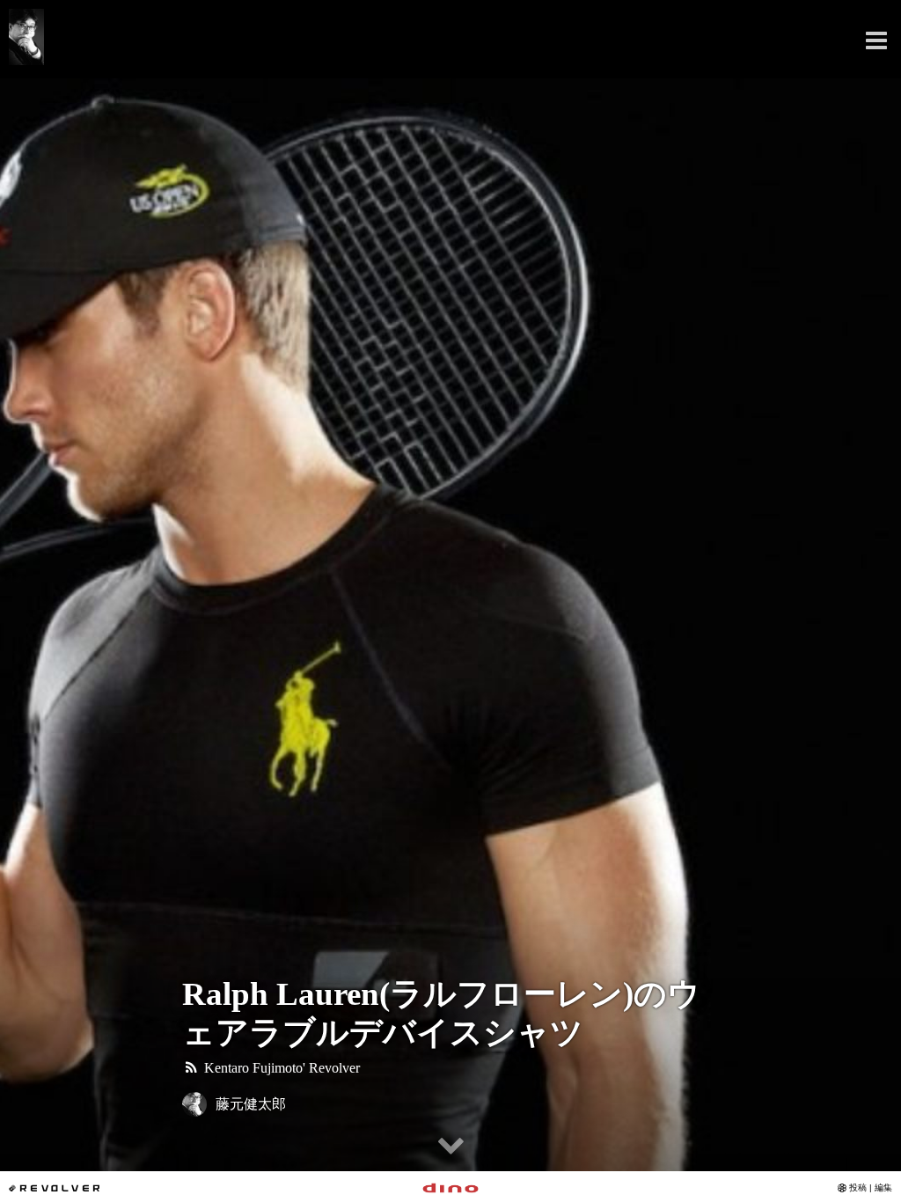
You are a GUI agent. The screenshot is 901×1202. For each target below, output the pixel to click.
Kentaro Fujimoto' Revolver (280, 1067)
